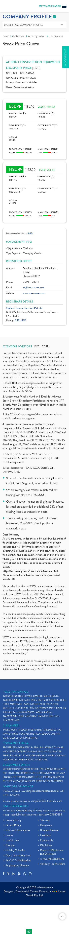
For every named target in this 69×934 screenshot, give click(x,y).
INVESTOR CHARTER (15, 806)
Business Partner (49, 830)
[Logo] (11, 7)
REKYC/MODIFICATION (50, 6)
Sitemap (44, 820)
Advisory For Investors (52, 864)
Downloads (46, 825)
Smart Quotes (56, 36)
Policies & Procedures (18, 830)
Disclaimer (46, 845)
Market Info (18, 36)
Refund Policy (13, 825)
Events (9, 835)
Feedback (45, 835)
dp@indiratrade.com (14, 669)
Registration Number (17, 866)
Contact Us (46, 840)
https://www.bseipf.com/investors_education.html (30, 571)
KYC (36, 346)
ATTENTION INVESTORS (17, 346)
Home (6, 36)
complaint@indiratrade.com (46, 801)
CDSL (45, 346)
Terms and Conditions (52, 859)
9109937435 (54, 814)
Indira (29, 931)
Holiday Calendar (15, 850)
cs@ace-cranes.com (33, 288)
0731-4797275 (11, 795)
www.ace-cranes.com (34, 293)
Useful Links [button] (12, 840)
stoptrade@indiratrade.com (20, 814)
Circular (10, 845)
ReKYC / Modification (18, 860)
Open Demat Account (18, 855)
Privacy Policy (13, 820)
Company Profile (36, 36)
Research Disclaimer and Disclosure (51, 852)
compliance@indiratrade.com (42, 791)
